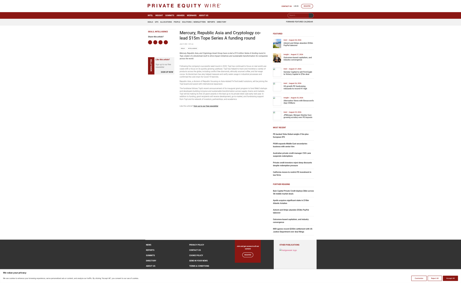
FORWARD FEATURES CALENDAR (299, 22)
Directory (221, 22)
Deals (150, 22)
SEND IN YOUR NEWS (198, 261)
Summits (169, 15)
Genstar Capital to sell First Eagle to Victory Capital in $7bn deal (298, 73)
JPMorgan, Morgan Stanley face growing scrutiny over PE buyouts (298, 116)
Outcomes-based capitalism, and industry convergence (298, 58)
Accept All (450, 278)
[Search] (311, 15)
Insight (159, 15)
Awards (181, 15)
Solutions (187, 22)
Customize (419, 278)
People (177, 22)
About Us (203, 15)
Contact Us (195, 250)
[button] (150, 42)
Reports (211, 22)
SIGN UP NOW (167, 72)
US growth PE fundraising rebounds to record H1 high (295, 87)
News (148, 245)
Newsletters (200, 22)
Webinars (192, 15)
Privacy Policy (196, 245)
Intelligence (192, 48)
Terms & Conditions (199, 266)
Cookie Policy (196, 255)
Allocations (166, 22)
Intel (150, 15)
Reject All (434, 278)
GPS (156, 22)
